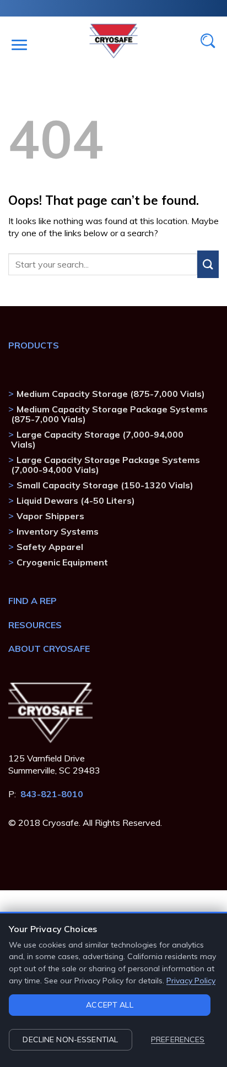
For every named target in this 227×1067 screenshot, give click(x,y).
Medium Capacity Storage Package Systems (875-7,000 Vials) (109, 414)
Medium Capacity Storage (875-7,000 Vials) (111, 393)
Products (33, 345)
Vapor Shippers (50, 515)
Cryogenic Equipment (62, 562)
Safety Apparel (50, 546)
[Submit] (208, 264)
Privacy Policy (190, 981)
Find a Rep (32, 600)
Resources (35, 624)
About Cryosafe (49, 648)
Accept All (109, 1005)
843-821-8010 (51, 793)
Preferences (178, 1039)
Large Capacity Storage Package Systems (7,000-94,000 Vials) (105, 464)
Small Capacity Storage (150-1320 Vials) (105, 485)
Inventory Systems (58, 531)
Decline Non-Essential (70, 1039)
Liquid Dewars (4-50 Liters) (76, 500)
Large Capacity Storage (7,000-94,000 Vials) (97, 439)
